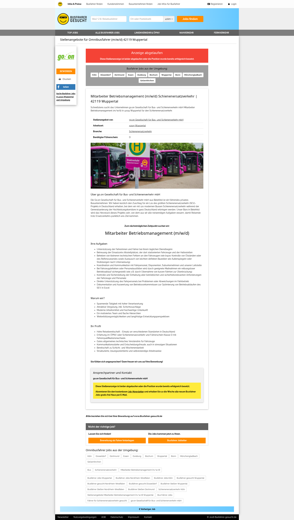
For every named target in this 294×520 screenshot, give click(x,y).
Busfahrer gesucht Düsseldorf (143, 484)
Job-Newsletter (136, 391)
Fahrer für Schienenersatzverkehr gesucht (107, 500)
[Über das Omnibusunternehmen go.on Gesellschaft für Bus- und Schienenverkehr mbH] (65, 56)
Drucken (66, 79)
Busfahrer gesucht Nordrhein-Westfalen (106, 484)
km (168, 19)
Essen (131, 75)
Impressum (133, 517)
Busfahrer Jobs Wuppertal (99, 478)
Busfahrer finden (94, 4)
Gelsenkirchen (147, 80)
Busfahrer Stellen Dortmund (141, 489)
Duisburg (141, 75)
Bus (89, 470)
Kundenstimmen (115, 4)
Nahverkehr (186, 33)
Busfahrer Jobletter (177, 440)
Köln (94, 75)
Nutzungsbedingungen (85, 517)
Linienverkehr (147, 33)
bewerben (66, 71)
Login (233, 4)
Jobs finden (190, 19)
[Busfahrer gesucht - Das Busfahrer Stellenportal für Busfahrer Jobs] (60, 4)
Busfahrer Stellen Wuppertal (174, 484)
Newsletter (63, 517)
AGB (103, 517)
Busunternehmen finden (141, 4)
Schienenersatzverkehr (140, 131)
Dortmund (119, 75)
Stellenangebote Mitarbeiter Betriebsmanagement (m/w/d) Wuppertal (120, 495)
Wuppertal (166, 75)
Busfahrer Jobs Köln (163, 478)
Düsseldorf (105, 75)
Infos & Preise (74, 4)
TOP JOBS (72, 33)
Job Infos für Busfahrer (168, 4)
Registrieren (216, 4)
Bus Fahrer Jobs (164, 495)
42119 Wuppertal (137, 125)
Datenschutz (117, 517)
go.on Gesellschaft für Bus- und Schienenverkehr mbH (156, 120)
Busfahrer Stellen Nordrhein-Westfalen (105, 489)
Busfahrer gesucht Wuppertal (190, 478)
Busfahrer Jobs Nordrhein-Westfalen (133, 478)
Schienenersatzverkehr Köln (171, 489)
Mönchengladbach (193, 75)
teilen (66, 87)
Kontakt (148, 517)
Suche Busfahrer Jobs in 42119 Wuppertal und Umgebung (65, 97)
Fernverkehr (221, 33)
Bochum (154, 75)
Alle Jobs (107, 33)
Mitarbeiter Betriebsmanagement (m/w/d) (140, 470)
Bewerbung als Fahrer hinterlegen (117, 440)
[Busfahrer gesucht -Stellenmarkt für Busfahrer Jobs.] (71, 19)
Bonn (177, 75)
